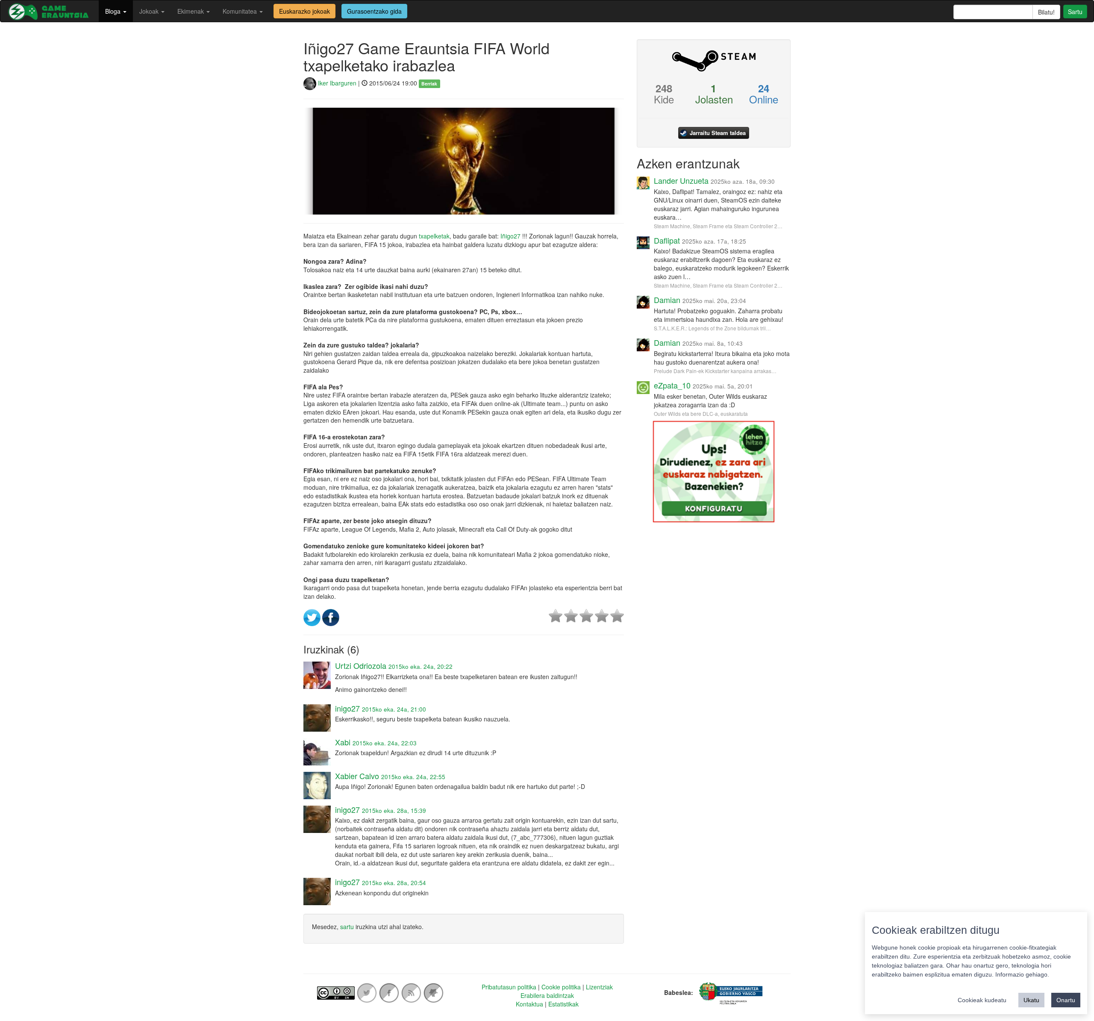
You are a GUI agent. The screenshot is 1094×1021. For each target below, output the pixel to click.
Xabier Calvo (357, 775)
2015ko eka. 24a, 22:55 (413, 777)
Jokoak (149, 11)
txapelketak (434, 236)
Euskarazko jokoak (304, 11)
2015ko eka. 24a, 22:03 (385, 743)
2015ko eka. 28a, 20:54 (394, 883)
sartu (347, 926)
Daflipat (667, 240)
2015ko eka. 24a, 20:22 (420, 666)
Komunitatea (241, 11)
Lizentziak (599, 987)
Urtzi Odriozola (360, 665)
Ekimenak (191, 11)
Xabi (342, 741)
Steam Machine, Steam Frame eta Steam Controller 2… (718, 226)
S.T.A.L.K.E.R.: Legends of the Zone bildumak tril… (712, 328)
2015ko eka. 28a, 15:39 (394, 810)
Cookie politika (561, 987)
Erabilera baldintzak (547, 995)
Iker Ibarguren (336, 83)
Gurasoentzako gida (374, 11)
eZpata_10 (672, 385)
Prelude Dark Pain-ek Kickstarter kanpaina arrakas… (715, 370)
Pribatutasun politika (509, 987)
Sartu (1075, 11)
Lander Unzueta (681, 180)
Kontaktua (529, 1004)
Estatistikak (563, 1004)
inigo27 (347, 708)
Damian (667, 299)
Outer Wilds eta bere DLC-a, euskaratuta (701, 413)
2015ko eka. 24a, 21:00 (394, 709)
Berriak (429, 83)
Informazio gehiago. (1022, 974)
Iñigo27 (510, 236)
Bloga (113, 11)
